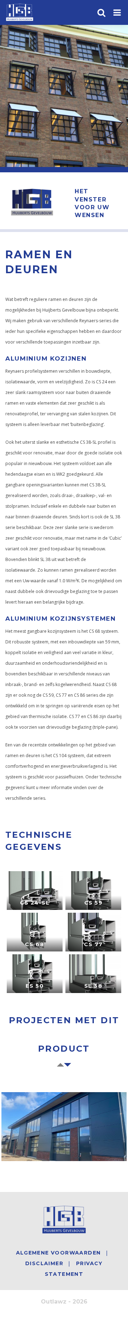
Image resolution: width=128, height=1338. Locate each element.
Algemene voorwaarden (58, 1253)
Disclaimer (44, 1263)
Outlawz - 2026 (64, 1301)
